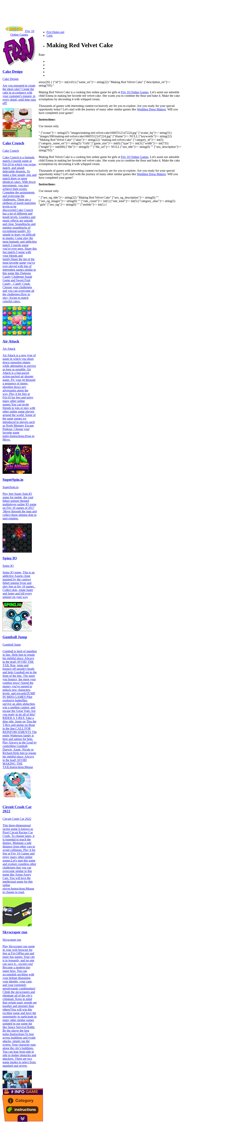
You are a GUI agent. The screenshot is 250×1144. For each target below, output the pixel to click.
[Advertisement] (73, 18)
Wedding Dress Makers (151, 109)
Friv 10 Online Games (134, 92)
